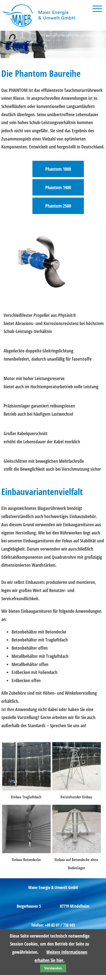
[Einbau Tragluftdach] (26, 789)
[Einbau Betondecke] (26, 851)
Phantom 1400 (58, 187)
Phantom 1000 (58, 169)
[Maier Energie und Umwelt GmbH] (40, 26)
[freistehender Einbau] (76, 789)
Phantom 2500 (58, 206)
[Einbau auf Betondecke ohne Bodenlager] (76, 851)
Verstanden (53, 968)
